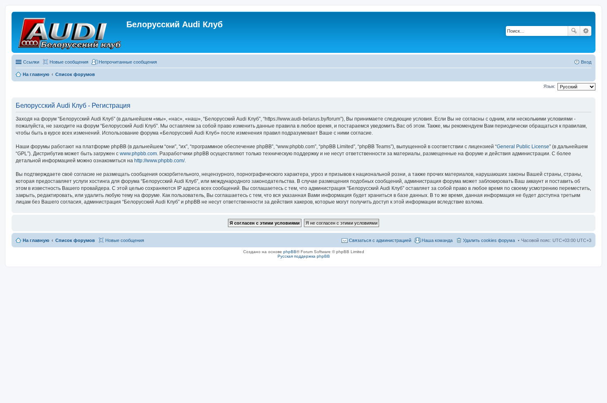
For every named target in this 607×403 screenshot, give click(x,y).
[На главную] (70, 32)
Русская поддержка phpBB (303, 256)
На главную (36, 240)
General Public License (523, 146)
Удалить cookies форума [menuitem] (489, 240)
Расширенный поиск (585, 31)
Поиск (574, 31)
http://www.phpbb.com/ (159, 161)
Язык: (549, 86)
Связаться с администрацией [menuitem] (380, 240)
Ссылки (31, 61)
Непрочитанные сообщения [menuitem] (128, 61)
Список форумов (75, 240)
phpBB (289, 251)
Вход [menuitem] (586, 61)
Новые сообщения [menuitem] (69, 61)
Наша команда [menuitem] (437, 240)
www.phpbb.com (138, 153)
